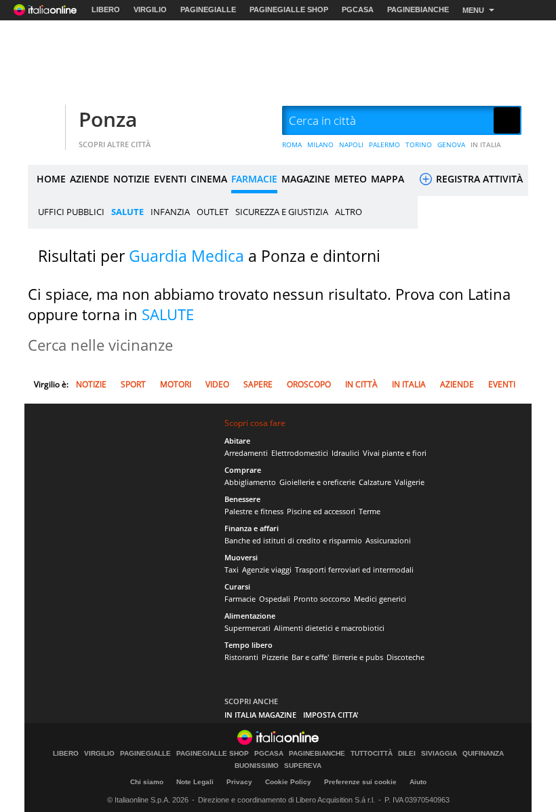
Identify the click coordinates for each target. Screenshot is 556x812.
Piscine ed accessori (321, 511)
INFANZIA (170, 212)
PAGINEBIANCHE (418, 9)
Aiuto (418, 782)
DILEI (407, 753)
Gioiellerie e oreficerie (317, 482)
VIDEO (217, 384)
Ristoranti (241, 657)
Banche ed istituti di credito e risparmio (293, 540)
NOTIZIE (131, 178)
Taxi (231, 569)
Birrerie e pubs (357, 657)
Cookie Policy (288, 782)
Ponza (108, 119)
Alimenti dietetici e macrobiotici (329, 628)
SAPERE (258, 384)
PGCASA (358, 9)
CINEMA (209, 178)
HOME (51, 178)
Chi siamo (146, 782)
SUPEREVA (302, 765)
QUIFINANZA (483, 753)
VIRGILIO (150, 9)
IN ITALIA (486, 144)
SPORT (133, 384)
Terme (369, 511)
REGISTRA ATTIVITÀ (478, 178)
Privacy (239, 782)
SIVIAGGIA (439, 753)
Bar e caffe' (310, 657)
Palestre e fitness (253, 511)
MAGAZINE (305, 178)
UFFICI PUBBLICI (71, 212)
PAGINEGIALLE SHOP (289, 9)
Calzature (375, 482)
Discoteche (405, 657)
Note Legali (195, 782)
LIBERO (106, 9)
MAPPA (387, 178)
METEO (350, 178)
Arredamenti (246, 453)
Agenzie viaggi (267, 569)
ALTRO (348, 212)
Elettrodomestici (299, 453)
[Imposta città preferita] (44, 121)
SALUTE (127, 212)
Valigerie (409, 482)
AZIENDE (89, 178)
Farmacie (240, 599)
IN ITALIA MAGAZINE (260, 715)
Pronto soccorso (322, 599)
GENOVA (451, 144)
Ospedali (274, 599)
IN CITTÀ (361, 384)
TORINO (418, 144)
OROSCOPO (309, 384)
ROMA (292, 144)
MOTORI (175, 384)
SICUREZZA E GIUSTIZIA (281, 212)
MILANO (320, 144)
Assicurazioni (388, 540)
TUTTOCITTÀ (372, 753)
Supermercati (247, 628)
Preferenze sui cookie (360, 782)
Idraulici (345, 453)
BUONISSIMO (257, 765)
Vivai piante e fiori (394, 453)
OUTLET (213, 212)
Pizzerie (275, 657)
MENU (473, 10)
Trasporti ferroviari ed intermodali (354, 569)
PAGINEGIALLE (208, 9)
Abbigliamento (250, 482)
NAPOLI (351, 144)
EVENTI (170, 178)
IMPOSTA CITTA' (331, 715)
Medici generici (380, 599)
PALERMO (384, 144)
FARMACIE (254, 178)
